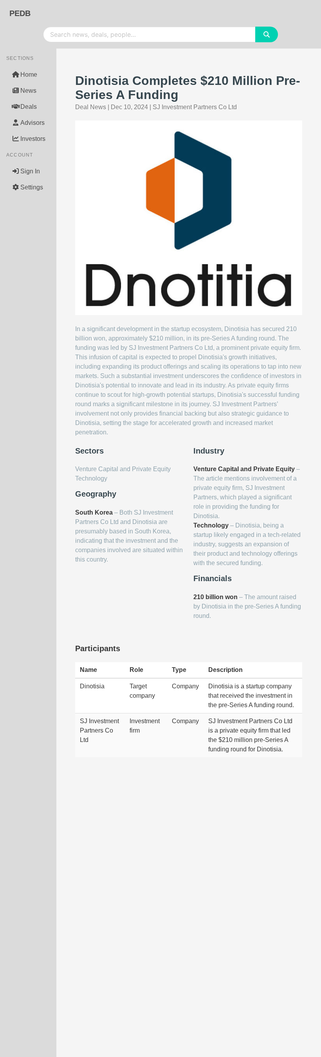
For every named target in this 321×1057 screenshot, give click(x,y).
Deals (28, 106)
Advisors (32, 122)
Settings (31, 187)
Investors (32, 138)
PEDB (20, 13)
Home (28, 74)
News (28, 90)
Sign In (30, 171)
